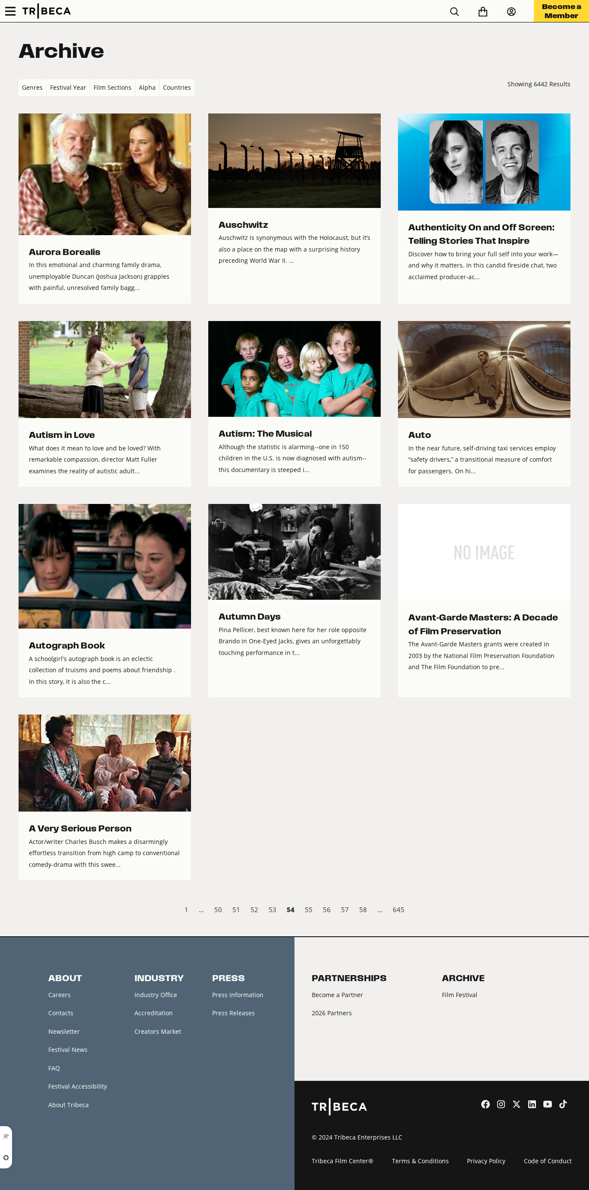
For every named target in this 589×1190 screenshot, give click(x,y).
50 (218, 909)
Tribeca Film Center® (342, 1161)
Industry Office (156, 995)
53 (272, 909)
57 (345, 909)
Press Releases (233, 1013)
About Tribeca (68, 1105)
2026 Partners (332, 1013)
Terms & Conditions (420, 1161)
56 (327, 909)
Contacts (60, 1013)
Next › (563, 910)
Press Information (237, 995)
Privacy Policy (486, 1161)
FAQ (54, 1068)
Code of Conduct (548, 1161)
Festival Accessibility (77, 1086)
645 (398, 909)
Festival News (68, 1049)
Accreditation (154, 1013)
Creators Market (158, 1031)
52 (254, 909)
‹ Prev (26, 910)
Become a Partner (337, 995)
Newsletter (64, 1031)
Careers (59, 995)
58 (363, 909)
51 (236, 909)
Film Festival (459, 995)
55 (309, 909)
